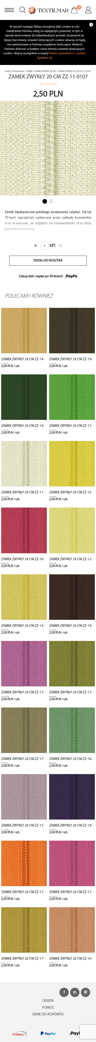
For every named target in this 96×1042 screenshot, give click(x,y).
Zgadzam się (44, 57)
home (7, 71)
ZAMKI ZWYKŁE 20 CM (45, 71)
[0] (77, 13)
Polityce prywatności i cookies (66, 53)
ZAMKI (29, 71)
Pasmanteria (18, 71)
